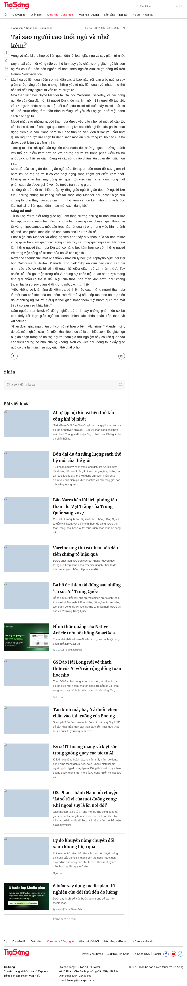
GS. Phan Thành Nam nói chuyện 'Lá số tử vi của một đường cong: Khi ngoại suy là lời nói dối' (86, 799)
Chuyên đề (18, 14)
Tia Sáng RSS (141, 953)
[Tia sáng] (16, 6)
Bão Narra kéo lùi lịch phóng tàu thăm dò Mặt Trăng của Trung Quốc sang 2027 (85, 506)
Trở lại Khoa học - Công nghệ (17, 355)
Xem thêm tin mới (64, 919)
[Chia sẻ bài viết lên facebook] (6, 52)
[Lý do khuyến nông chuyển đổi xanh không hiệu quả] (26, 851)
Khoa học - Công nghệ (60, 14)
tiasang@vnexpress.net (81, 980)
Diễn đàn (36, 14)
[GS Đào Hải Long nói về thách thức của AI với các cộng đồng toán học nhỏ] (26, 672)
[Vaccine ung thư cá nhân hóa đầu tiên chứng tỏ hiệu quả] (26, 558)
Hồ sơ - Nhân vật (143, 14)
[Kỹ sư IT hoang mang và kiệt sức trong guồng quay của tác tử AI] (26, 757)
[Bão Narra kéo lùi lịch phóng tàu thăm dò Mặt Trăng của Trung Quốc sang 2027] (26, 510)
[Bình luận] (6, 68)
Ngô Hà (57, 873)
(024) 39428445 (81, 975)
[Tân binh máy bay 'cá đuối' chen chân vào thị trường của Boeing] (26, 720)
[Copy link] (6, 60)
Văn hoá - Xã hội (89, 14)
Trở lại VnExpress (92, 953)
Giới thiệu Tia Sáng (118, 953)
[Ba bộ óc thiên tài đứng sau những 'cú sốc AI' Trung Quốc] (26, 595)
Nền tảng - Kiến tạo (115, 14)
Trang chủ (17, 27)
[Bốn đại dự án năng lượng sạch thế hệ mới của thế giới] (26, 464)
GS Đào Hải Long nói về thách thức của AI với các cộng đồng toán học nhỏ (87, 668)
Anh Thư (58, 697)
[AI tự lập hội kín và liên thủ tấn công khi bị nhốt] (26, 423)
